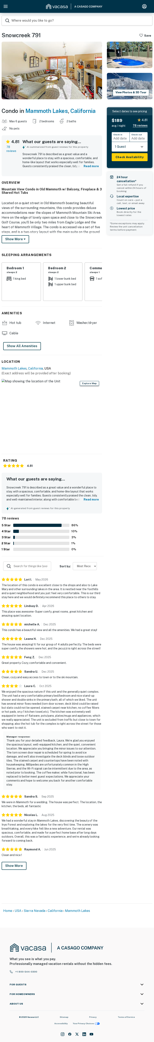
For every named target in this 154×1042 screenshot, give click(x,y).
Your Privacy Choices (83, 1023)
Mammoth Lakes (46, 111)
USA (18, 911)
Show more (14, 239)
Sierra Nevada (34, 911)
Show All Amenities (22, 346)
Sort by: (65, 566)
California (82, 111)
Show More (14, 866)
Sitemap (64, 1017)
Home (7, 911)
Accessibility (61, 1023)
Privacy (93, 1017)
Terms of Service (126, 1017)
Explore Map (89, 383)
